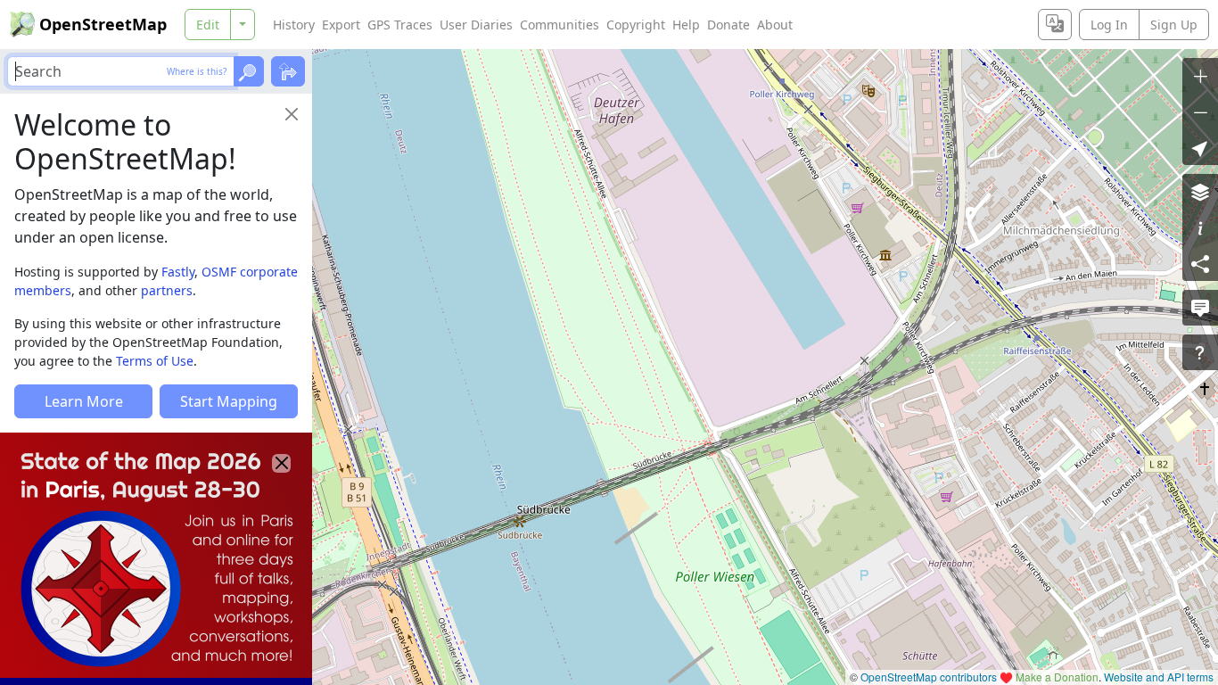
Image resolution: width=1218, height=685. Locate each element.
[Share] (1200, 263)
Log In (1109, 24)
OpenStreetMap (103, 24)
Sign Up (1173, 24)
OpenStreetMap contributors (928, 676)
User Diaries (476, 24)
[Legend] (1200, 227)
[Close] (291, 114)
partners (167, 290)
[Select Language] (1055, 24)
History (294, 24)
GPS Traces (399, 24)
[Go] (249, 71)
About (775, 24)
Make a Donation (1057, 676)
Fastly (177, 271)
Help (686, 24)
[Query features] (1200, 352)
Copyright (635, 24)
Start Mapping (228, 401)
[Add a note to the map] (1200, 308)
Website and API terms (1159, 676)
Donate (728, 24)
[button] (1200, 147)
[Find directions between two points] (288, 71)
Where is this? (196, 71)
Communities (559, 24)
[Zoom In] (1200, 76)
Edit (207, 24)
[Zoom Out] (1200, 111)
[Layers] (1200, 192)
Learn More (84, 401)
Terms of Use (154, 360)
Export (341, 24)
